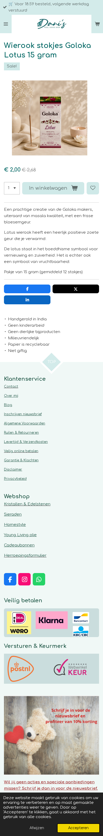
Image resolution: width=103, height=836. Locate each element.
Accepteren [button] (78, 828)
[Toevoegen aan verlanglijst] (93, 188)
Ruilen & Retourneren (21, 432)
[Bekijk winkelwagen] (97, 24)
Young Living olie (20, 535)
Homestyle (15, 524)
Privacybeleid (15, 479)
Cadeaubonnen (19, 545)
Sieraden (13, 514)
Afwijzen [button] (37, 828)
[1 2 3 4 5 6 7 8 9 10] (12, 188)
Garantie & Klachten (21, 460)
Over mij (11, 396)
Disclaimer (13, 469)
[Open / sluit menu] (6, 24)
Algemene (24, 423)
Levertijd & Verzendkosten (26, 442)
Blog (8, 405)
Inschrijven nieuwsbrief (23, 414)
